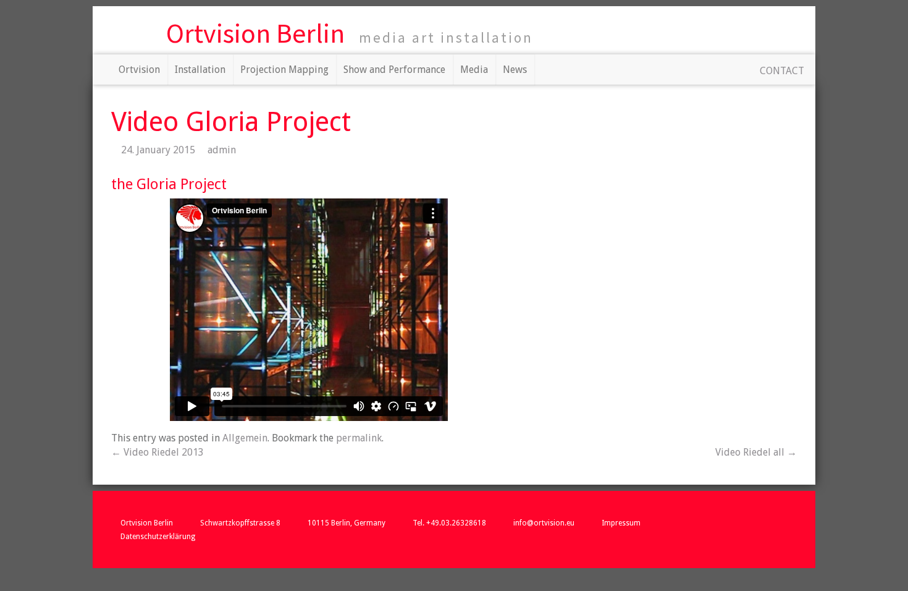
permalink (359, 438)
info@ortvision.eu (543, 523)
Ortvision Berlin (255, 33)
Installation (200, 69)
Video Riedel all (756, 452)
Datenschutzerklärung (157, 536)
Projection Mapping (284, 69)
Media (474, 69)
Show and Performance (394, 69)
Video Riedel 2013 (157, 452)
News (515, 69)
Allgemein (244, 438)
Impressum (621, 523)
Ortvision (139, 69)
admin (222, 150)
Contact (782, 71)
